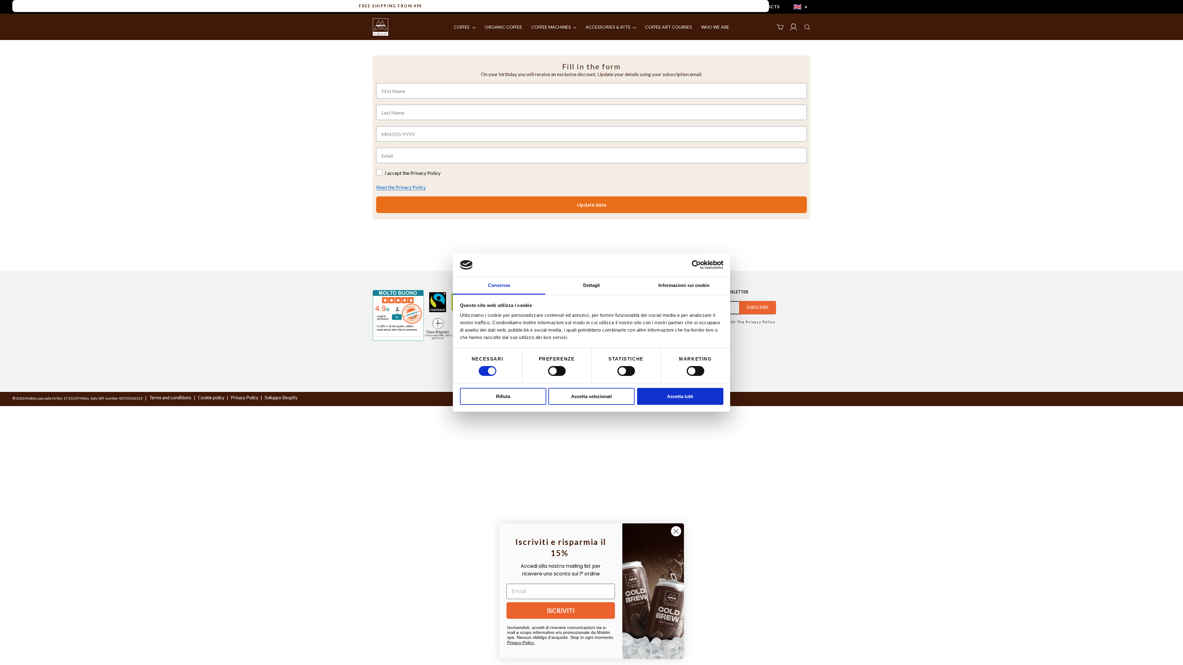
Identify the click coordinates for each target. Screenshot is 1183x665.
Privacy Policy (760, 322)
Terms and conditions (170, 397)
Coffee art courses (668, 27)
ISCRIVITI (561, 610)
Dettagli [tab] (591, 285)
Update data (591, 205)
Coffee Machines (551, 27)
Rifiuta (503, 396)
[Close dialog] (676, 531)
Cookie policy (211, 397)
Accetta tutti (680, 396)
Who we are (715, 27)
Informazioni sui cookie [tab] (683, 285)
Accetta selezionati (591, 396)
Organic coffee (503, 27)
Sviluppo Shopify (281, 397)
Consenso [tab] (499, 285)
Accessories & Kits (608, 27)
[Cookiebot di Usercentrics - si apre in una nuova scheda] (696, 264)
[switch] (557, 371)
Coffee (462, 27)
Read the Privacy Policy (401, 187)
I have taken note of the (733, 322)
